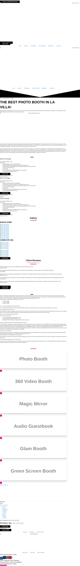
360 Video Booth (42, 45)
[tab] (33, 299)
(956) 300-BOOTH (4, 176)
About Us (25, 532)
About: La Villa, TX (4, 485)
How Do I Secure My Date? (5, 330)
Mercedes (5, 510)
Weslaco (4, 511)
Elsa (4, 508)
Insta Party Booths (5, 554)
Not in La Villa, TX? (4, 505)
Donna (4, 516)
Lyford (4, 514)
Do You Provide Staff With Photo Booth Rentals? (10, 306)
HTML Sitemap (4, 560)
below (38, 298)
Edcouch (5, 506)
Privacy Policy (4, 562)
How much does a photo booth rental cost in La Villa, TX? (12, 299)
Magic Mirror (50, 45)
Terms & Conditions (16, 562)
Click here (10, 0)
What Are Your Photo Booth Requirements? (9, 314)
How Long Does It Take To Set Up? (7, 309)
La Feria (4, 512)
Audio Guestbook (40, 552)
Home (20, 45)
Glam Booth (32, 552)
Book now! (28, 333)
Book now (5, 174)
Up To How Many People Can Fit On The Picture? (10, 339)
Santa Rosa (5, 509)
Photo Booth (31, 532)
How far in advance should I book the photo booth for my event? (13, 322)
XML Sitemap (14, 560)
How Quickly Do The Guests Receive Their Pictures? (11, 334)
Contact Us (58, 45)
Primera (4, 515)
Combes (4, 517)
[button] (33, 283)
